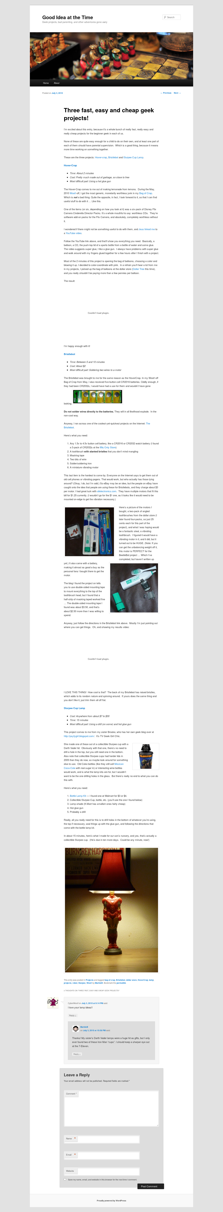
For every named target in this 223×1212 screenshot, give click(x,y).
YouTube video (73, 233)
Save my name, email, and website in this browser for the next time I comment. (102, 1179)
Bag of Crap (145, 193)
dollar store (131, 979)
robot (74, 982)
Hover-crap (101, 157)
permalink (121, 982)
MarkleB (99, 982)
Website (70, 1170)
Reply (72, 1015)
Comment (71, 1093)
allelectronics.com (106, 491)
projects (68, 982)
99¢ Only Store (108, 447)
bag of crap (110, 979)
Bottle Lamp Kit (78, 795)
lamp (151, 979)
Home (46, 82)
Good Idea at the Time (67, 17)
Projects (90, 979)
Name (71, 1138)
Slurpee (82, 982)
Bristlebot (113, 157)
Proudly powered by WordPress (111, 1200)
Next (177, 92)
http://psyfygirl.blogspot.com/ (79, 736)
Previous (166, 92)
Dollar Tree (138, 269)
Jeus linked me (147, 229)
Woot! (73, 193)
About (56, 82)
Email (71, 1154)
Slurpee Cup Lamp (133, 157)
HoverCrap (143, 979)
